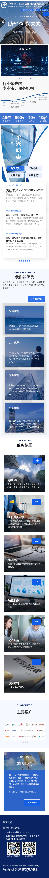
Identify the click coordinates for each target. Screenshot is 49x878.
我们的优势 (24, 277)
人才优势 (14, 342)
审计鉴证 (13, 560)
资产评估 (13, 640)
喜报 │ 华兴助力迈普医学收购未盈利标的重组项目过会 (24, 191)
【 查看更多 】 (24, 261)
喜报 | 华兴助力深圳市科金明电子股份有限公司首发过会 (24, 239)
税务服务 (13, 600)
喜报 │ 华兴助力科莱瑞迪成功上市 (22, 215)
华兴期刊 (13, 683)
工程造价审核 (16, 517)
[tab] (15, 168)
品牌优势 (14, 311)
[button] (6, 731)
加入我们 (24, 763)
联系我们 (7, 822)
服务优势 (14, 408)
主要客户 (24, 712)
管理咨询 (12, 480)
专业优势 (14, 375)
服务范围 (24, 445)
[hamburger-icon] (46, 14)
